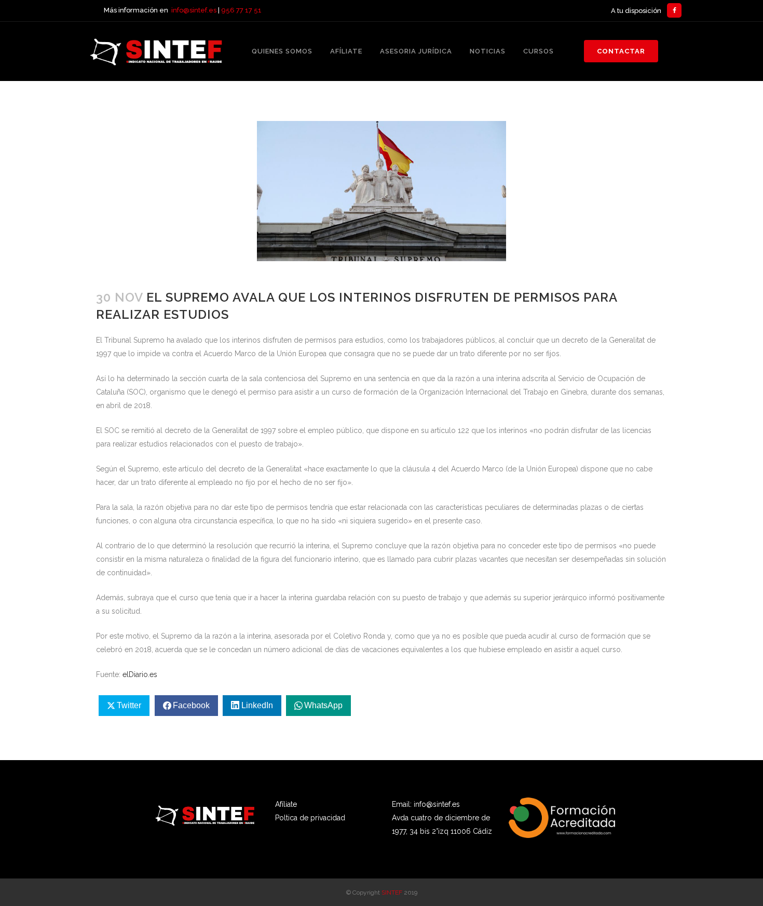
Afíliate (286, 804)
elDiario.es (139, 674)
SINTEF (392, 892)
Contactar (621, 51)
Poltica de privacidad (310, 818)
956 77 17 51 (241, 10)
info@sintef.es (193, 10)
